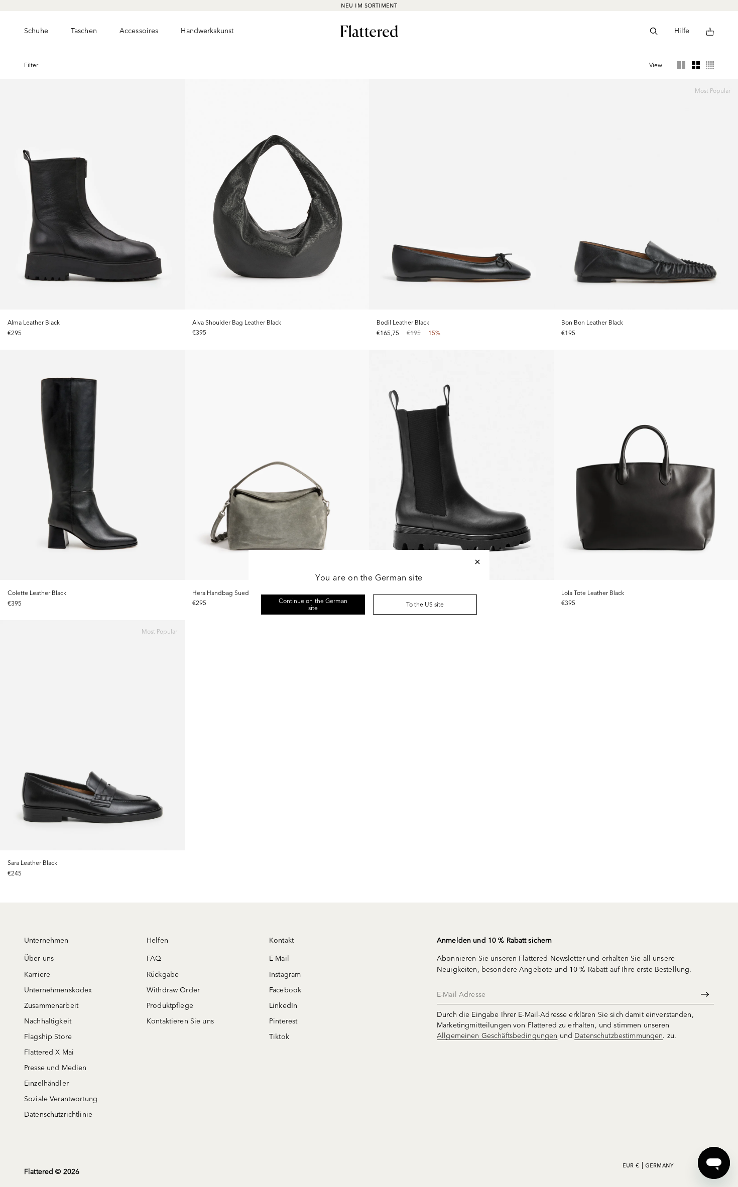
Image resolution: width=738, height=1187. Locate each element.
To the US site (425, 604)
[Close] (477, 562)
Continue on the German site (313, 604)
